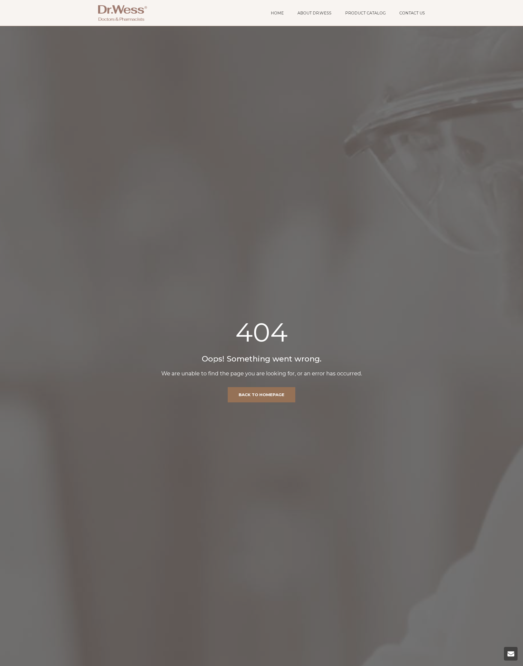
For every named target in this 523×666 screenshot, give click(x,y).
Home (277, 13)
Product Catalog (365, 13)
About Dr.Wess (314, 13)
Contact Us (412, 13)
